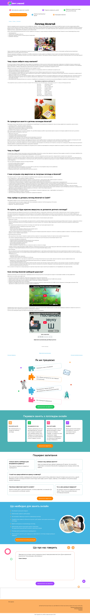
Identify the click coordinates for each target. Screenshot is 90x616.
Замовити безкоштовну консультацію (18, 14)
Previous (14, 565)
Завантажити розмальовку (45, 353)
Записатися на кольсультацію (25, 540)
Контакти (80, 609)
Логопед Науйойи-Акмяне (76, 355)
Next (75, 565)
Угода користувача (78, 608)
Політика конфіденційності (76, 607)
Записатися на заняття (45, 407)
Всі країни (11, 601)
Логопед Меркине (12, 355)
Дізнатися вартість (45, 446)
